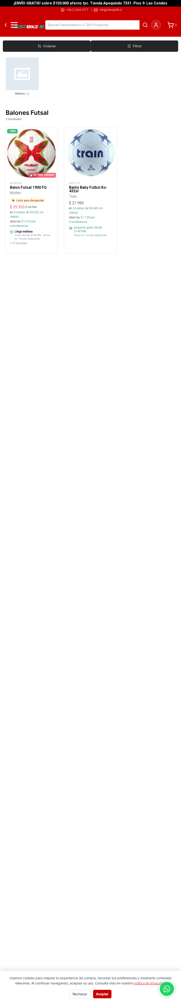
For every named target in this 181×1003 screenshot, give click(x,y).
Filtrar (137, 46)
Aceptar (102, 994)
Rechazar (80, 994)
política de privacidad (149, 983)
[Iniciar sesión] (156, 25)
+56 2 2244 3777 (77, 10)
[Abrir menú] (14, 25)
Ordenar (49, 46)
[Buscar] (145, 25)
